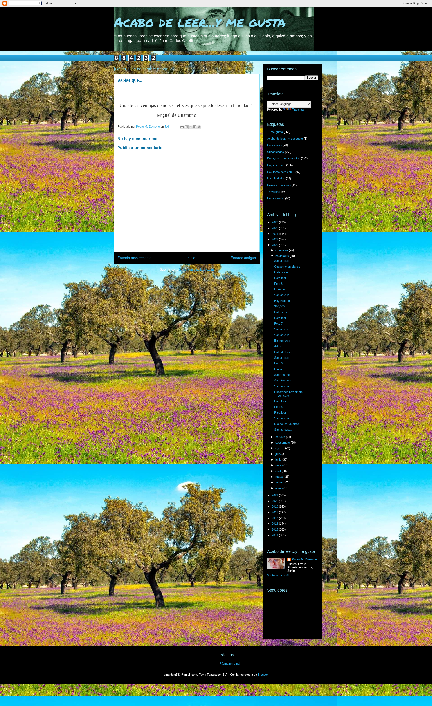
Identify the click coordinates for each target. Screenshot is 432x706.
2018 (275, 512)
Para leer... (281, 278)
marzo (279, 476)
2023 (275, 239)
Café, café (281, 312)
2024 (275, 233)
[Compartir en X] (190, 127)
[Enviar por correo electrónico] (182, 127)
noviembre (282, 256)
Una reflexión (275, 198)
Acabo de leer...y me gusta (200, 21)
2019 (275, 506)
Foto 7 (278, 323)
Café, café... (282, 272)
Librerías (280, 289)
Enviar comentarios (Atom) (196, 269)
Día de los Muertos (286, 424)
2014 (275, 535)
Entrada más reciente (134, 258)
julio (278, 454)
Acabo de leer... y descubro (285, 138)
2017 (275, 518)
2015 (275, 529)
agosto (280, 448)
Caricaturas (274, 145)
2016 (275, 523)
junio (278, 459)
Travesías (273, 191)
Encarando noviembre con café (288, 393)
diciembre (282, 250)
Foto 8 (278, 283)
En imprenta (282, 340)
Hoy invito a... (276, 165)
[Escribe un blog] (186, 127)
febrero (280, 482)
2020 (275, 501)
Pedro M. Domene (304, 559)
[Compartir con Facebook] (195, 127)
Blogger (263, 674)
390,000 (279, 306)
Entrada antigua (243, 258)
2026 (275, 222)
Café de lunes (283, 352)
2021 (275, 495)
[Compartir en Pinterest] (199, 127)
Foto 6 (278, 363)
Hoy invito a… (283, 301)
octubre (280, 437)
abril (278, 471)
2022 (275, 245)
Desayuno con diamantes (283, 158)
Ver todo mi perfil (278, 575)
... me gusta (275, 132)
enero (279, 488)
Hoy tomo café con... (281, 172)
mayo (279, 465)
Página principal (229, 663)
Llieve (278, 369)
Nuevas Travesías (279, 185)
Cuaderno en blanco (287, 266)
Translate (298, 109)
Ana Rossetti (282, 380)
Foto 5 (278, 406)
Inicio (191, 258)
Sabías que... (283, 260)
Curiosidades (275, 152)
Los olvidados (276, 178)
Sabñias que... (283, 375)
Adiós (278, 346)
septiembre (283, 442)
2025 (275, 228)
